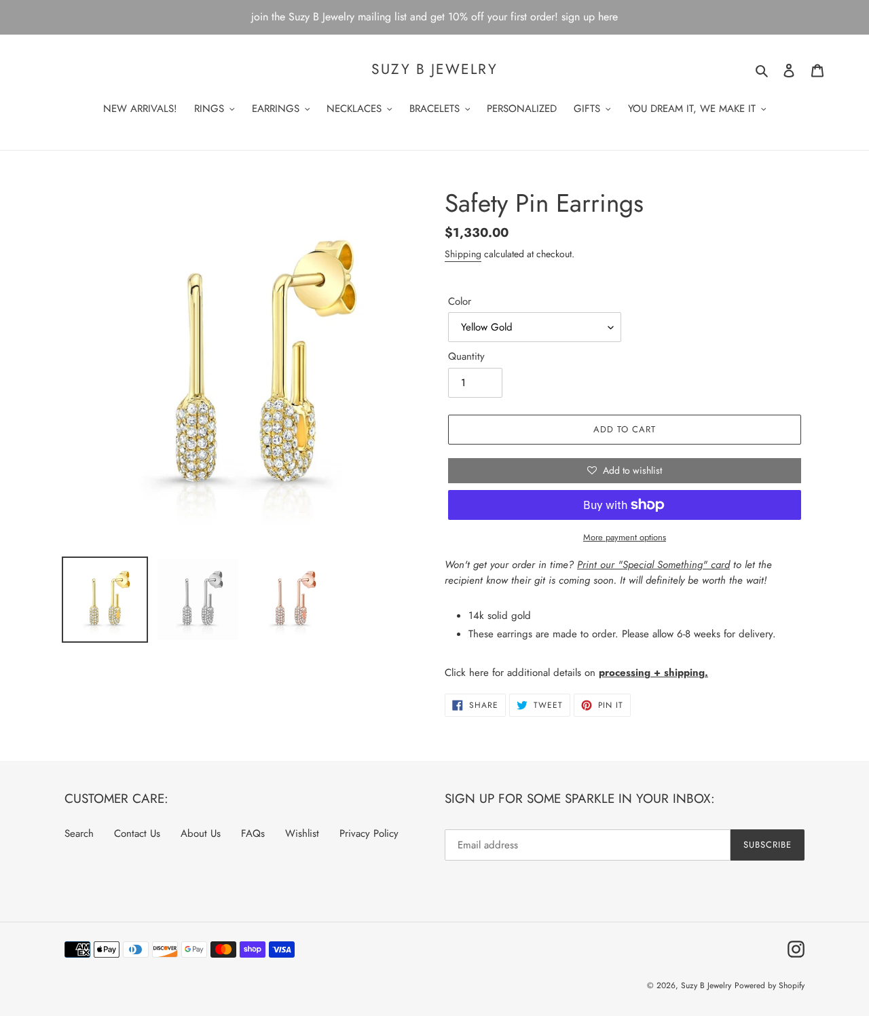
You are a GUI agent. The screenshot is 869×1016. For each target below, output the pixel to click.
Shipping (463, 254)
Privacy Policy (369, 833)
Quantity (466, 356)
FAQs (253, 833)
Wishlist (302, 833)
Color (459, 301)
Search (79, 833)
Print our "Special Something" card (653, 564)
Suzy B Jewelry (434, 69)
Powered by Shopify (770, 985)
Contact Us (137, 833)
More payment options (624, 537)
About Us (201, 833)
